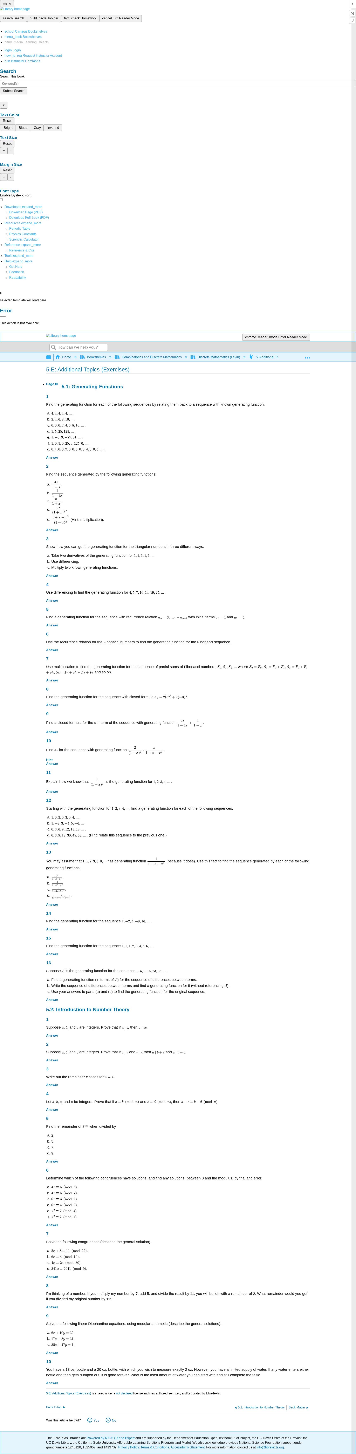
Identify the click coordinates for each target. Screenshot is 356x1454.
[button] (16, 272)
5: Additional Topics (270, 357)
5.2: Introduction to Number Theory (87, 1009)
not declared (124, 1393)
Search (53, 347)
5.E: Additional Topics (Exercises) (68, 1393)
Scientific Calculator (24, 239)
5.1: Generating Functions (92, 386)
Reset (7, 120)
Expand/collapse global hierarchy (51, 357)
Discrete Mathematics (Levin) (219, 357)
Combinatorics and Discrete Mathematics (152, 357)
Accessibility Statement (188, 1447)
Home (66, 357)
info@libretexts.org (270, 1447)
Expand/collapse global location (307, 356)
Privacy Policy (128, 1447)
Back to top (53, 1407)
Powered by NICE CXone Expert (111, 1438)
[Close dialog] (3, 316)
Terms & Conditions (155, 1447)
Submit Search (14, 91)
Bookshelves (96, 357)
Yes (96, 1420)
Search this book (12, 76)
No (114, 1420)
